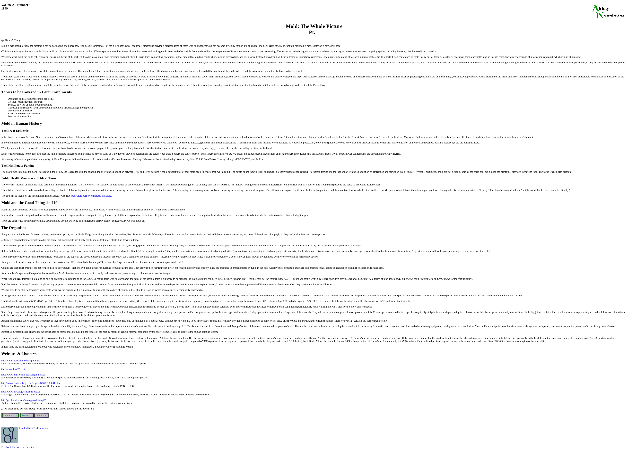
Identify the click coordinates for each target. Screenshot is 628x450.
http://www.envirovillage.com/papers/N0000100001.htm (30, 383)
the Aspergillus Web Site (14, 369)
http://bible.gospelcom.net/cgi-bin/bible (91, 195)
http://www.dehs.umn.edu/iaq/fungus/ (20, 360)
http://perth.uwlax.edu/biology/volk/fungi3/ (23, 400)
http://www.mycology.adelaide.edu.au (20, 391)
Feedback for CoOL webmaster (17, 447)
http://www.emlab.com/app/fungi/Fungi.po (23, 374)
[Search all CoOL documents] (33, 428)
